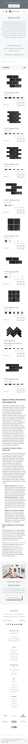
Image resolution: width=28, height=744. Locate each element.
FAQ (14, 683)
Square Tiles (9, 54)
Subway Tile (12, 61)
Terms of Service (14, 691)
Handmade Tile (14, 650)
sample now (14, 6)
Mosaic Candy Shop (14, 670)
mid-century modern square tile (17, 543)
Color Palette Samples (14, 654)
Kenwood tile (13, 546)
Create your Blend (14, 660)
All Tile (4, 61)
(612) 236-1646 (14, 637)
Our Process (14, 701)
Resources (14, 681)
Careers (14, 707)
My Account (14, 685)
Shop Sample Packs (14, 598)
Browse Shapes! (14, 633)
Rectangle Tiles (18, 54)
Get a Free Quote (14, 658)
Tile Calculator (14, 687)
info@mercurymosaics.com (14, 640)
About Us (14, 699)
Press (14, 672)
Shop (20, 104)
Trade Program (14, 674)
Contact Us (14, 703)
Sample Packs (14, 652)
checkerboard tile (18, 549)
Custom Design (14, 656)
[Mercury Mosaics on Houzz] (16, 624)
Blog (14, 667)
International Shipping (14, 689)
